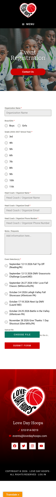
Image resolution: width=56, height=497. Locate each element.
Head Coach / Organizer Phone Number (21, 218)
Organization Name (13, 108)
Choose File (22, 334)
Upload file (9, 330)
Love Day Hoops (28, 10)
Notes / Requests (12, 231)
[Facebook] (15, 446)
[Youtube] (41, 446)
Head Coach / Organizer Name (17, 193)
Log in (42, 474)
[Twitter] (23, 446)
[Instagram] (32, 446)
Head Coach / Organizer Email (17, 206)
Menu (30, 24)
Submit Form (22, 345)
